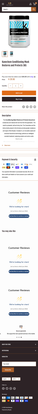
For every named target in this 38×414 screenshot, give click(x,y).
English (4, 379)
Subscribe (8, 370)
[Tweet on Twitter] (31, 106)
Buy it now (19, 99)
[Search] (33, 9)
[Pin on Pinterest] (27, 106)
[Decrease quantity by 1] (10, 86)
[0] (34, 4)
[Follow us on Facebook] (3, 388)
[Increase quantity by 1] (21, 86)
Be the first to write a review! (19, 216)
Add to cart (19, 93)
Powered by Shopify (6, 410)
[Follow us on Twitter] (7, 388)
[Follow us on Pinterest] (14, 388)
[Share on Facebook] (23, 106)
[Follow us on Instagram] (10, 388)
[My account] (30, 4)
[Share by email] (34, 106)
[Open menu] (3, 4)
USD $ (14, 379)
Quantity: (4, 86)
